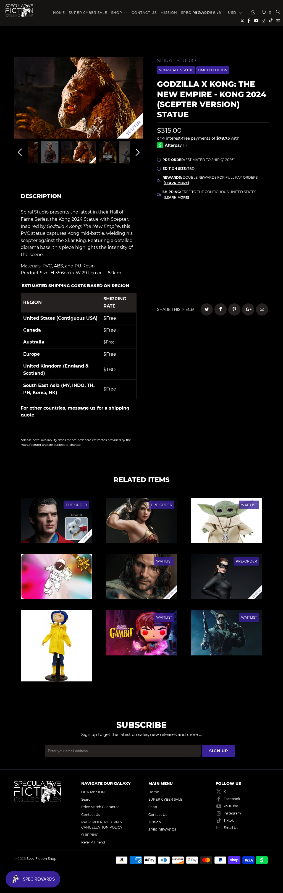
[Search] (278, 12)
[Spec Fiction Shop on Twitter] (242, 22)
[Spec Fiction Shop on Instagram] (263, 21)
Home (59, 13)
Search (87, 799)
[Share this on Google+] (248, 309)
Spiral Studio (176, 61)
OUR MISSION (93, 792)
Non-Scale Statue (176, 70)
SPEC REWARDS (162, 829)
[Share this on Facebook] (220, 309)
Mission (169, 13)
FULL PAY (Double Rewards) (213, 225)
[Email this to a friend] (262, 309)
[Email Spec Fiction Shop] (278, 21)
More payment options (245, 286)
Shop (116, 13)
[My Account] (253, 12)
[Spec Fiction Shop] (19, 10)
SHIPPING (89, 835)
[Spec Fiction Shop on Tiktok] (271, 21)
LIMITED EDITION (212, 70)
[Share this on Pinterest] (234, 309)
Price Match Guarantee (100, 807)
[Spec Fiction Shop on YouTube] (255, 21)
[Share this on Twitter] (207, 309)
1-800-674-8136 (206, 12)
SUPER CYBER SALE (88, 13)
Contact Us (144, 13)
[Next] (136, 99)
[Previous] (21, 99)
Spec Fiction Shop (41, 858)
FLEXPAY (245, 241)
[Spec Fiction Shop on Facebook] (248, 21)
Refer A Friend (93, 842)
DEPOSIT (185, 241)
